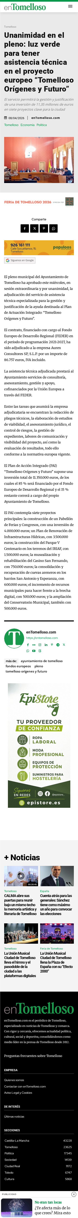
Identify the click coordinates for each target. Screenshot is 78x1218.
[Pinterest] (44, 228)
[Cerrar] (73, 1194)
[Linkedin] (45, 643)
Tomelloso (10, 26)
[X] (34, 228)
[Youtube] (33, 649)
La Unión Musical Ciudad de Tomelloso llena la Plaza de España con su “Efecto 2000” (56, 962)
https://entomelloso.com (42, 638)
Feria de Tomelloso (51, 948)
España (44, 891)
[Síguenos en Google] (19, 268)
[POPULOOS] (39, 254)
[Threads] (39, 649)
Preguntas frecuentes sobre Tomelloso (33, 1056)
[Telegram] (57, 643)
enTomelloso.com (45, 118)
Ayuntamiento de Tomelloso (42, 661)
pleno (39, 666)
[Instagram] (39, 643)
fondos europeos (18, 666)
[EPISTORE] (39, 806)
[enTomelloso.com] (14, 641)
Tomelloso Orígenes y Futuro (26, 671)
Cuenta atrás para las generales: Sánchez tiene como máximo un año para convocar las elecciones (56, 904)
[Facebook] (25, 228)
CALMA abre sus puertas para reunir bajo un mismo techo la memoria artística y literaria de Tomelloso (20, 904)
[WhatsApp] (53, 228)
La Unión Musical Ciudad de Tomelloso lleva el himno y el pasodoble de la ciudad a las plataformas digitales (20, 964)
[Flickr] (33, 643)
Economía (28, 125)
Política (42, 125)
